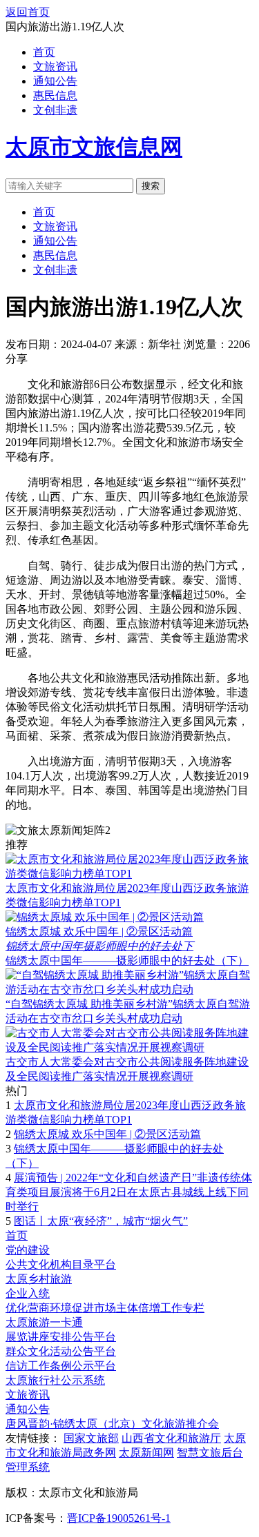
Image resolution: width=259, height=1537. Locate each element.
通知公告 (55, 81)
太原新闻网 (146, 1452)
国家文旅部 (91, 1438)
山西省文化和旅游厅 (171, 1438)
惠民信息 (55, 95)
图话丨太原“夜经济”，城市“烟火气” (101, 1221)
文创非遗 (55, 110)
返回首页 (28, 12)
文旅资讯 (55, 66)
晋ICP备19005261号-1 (119, 1518)
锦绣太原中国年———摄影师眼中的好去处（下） (127, 960)
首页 (44, 52)
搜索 (151, 186)
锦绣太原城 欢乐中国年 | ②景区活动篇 (99, 931)
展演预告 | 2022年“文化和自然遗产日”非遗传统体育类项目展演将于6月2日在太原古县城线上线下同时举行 (129, 1192)
